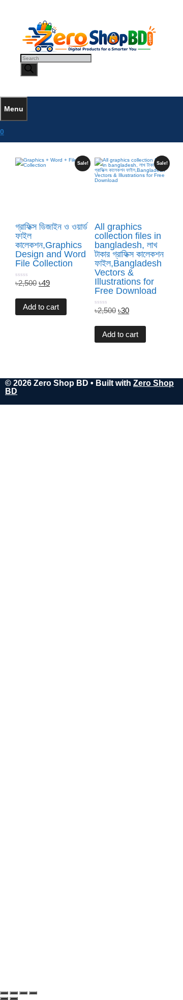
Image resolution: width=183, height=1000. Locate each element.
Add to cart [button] (41, 306)
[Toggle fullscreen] (14, 992)
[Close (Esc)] (33, 992)
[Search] (29, 69)
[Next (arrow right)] (14, 998)
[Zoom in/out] (4, 992)
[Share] (23, 992)
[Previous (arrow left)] (4, 998)
